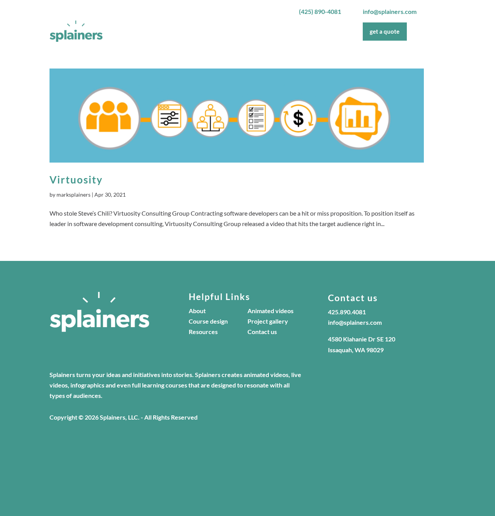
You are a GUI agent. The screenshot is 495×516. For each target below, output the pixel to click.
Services (293, 31)
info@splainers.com (389, 11)
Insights (330, 31)
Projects (262, 31)
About (234, 31)
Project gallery (268, 321)
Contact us (262, 331)
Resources (203, 331)
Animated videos (271, 310)
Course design (208, 321)
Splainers (206, 31)
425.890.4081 (347, 311)
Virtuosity (76, 179)
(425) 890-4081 (320, 11)
